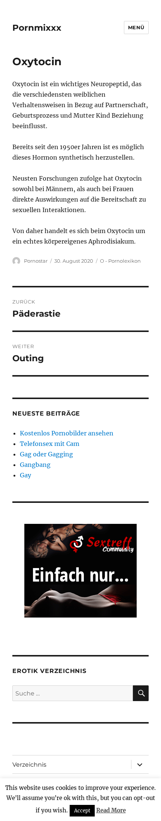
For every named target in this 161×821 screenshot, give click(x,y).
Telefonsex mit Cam (49, 443)
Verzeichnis (29, 764)
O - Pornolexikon (120, 261)
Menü (136, 27)
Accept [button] (82, 811)
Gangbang (35, 464)
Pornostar (36, 261)
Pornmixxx (36, 27)
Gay (25, 475)
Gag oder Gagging (46, 454)
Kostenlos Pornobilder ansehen (66, 433)
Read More (111, 810)
